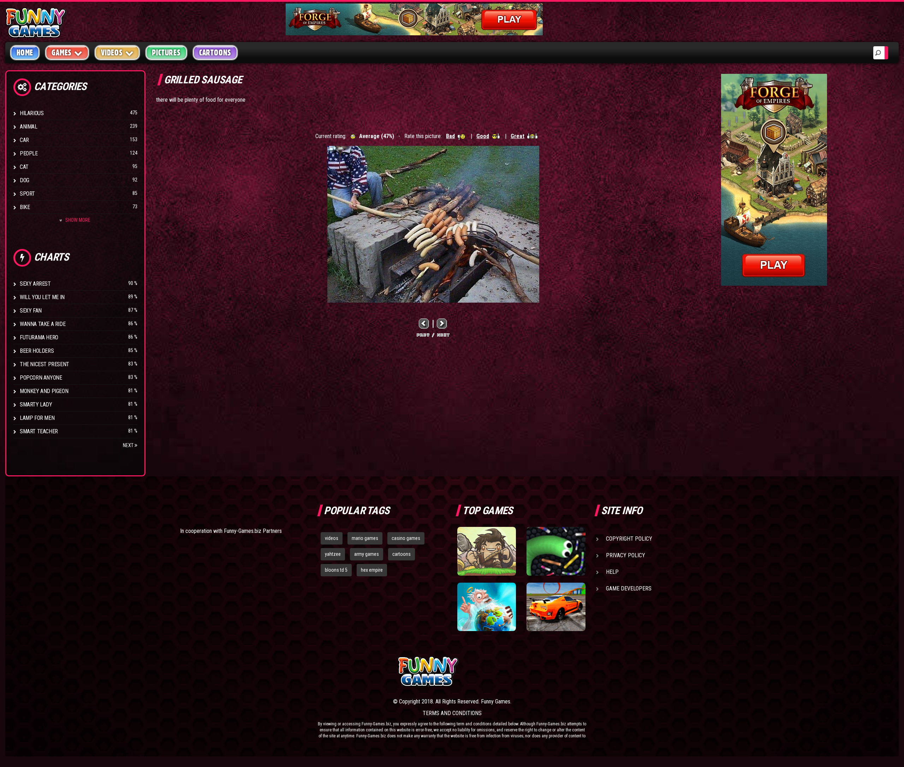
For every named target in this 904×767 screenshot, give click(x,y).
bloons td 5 (336, 570)
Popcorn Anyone (41, 377)
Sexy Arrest (35, 283)
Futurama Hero (39, 337)
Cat (24, 166)
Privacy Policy (625, 555)
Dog (24, 180)
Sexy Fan (31, 310)
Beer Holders (37, 350)
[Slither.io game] (556, 551)
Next (129, 445)
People (29, 153)
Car (24, 140)
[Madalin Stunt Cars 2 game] (556, 607)
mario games (365, 538)
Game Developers (629, 588)
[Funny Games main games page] (561, 671)
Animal (28, 126)
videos (331, 538)
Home (25, 53)
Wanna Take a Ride (42, 324)
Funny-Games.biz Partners (253, 531)
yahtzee (333, 554)
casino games (406, 538)
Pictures (166, 53)
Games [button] (62, 53)
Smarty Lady (36, 404)
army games (366, 554)
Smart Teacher (39, 431)
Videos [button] (112, 53)
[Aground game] (486, 551)
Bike (25, 207)
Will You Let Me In (42, 297)
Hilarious (31, 113)
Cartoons (215, 53)
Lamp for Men (37, 418)
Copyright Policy (629, 538)
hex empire (372, 570)
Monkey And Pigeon (44, 391)
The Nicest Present (44, 364)
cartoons (401, 554)
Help (612, 572)
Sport (27, 193)
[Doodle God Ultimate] (486, 607)
